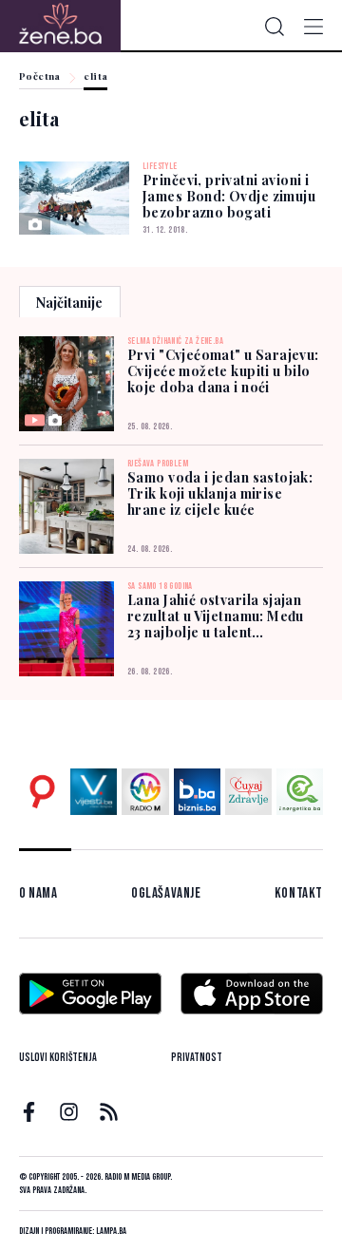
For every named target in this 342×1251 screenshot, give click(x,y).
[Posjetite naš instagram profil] (69, 1112)
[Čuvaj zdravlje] (248, 791)
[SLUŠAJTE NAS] (145, 791)
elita (95, 77)
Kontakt (299, 893)
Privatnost (196, 1058)
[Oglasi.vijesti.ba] (42, 791)
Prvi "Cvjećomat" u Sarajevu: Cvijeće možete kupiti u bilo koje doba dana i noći (223, 371)
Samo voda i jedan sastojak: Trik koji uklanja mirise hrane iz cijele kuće (220, 493)
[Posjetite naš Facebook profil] (29, 1112)
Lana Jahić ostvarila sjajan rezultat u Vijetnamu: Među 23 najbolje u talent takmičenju (215, 616)
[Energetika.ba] (299, 791)
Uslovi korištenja (58, 1058)
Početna (40, 77)
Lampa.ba (111, 1231)
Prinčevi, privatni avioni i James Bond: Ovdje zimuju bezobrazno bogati (228, 196)
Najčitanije (69, 303)
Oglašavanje (166, 893)
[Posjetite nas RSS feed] (109, 1112)
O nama (38, 893)
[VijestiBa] (93, 791)
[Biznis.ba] (197, 791)
